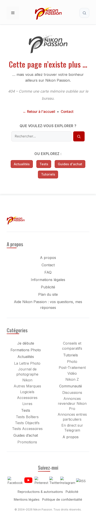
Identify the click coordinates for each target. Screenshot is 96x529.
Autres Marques (27, 386)
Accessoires (27, 397)
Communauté (70, 386)
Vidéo (72, 373)
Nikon (27, 380)
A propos (48, 257)
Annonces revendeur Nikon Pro (72, 403)
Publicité (48, 287)
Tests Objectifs (27, 423)
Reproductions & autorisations (40, 492)
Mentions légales (27, 499)
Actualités (22, 164)
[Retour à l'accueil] (48, 52)
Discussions (72, 392)
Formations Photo (25, 350)
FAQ (48, 272)
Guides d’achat (25, 435)
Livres (27, 403)
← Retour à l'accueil (39, 112)
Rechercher (84, 13)
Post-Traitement (72, 367)
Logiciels (27, 392)
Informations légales (48, 279)
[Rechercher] (78, 136)
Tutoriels (48, 174)
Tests (44, 164)
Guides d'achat (70, 164)
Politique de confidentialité (62, 499)
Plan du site (48, 294)
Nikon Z (72, 379)
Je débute (25, 343)
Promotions (27, 442)
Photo (72, 361)
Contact (67, 112)
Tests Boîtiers (27, 417)
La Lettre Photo (27, 363)
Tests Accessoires (27, 428)
